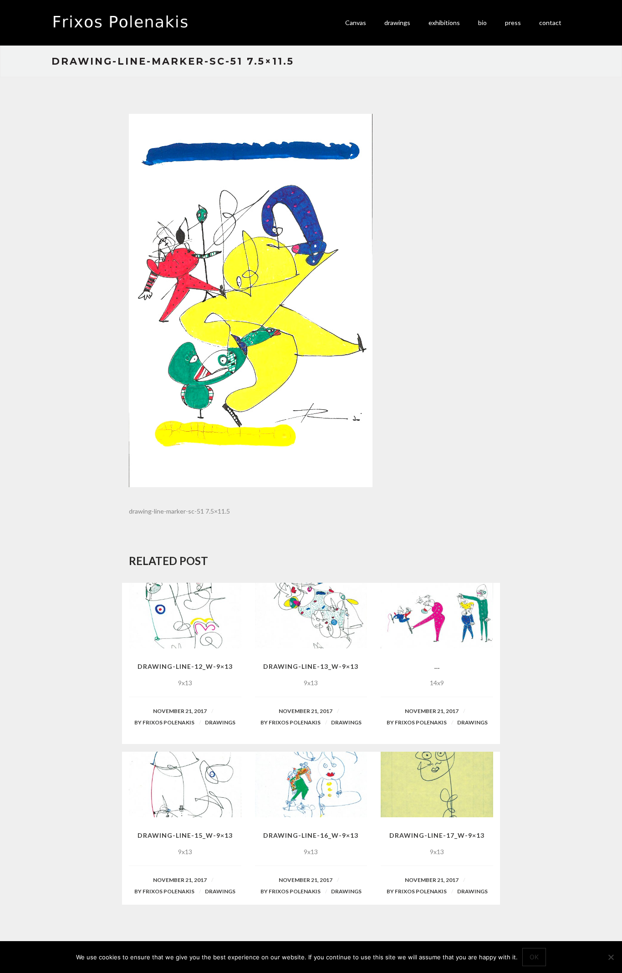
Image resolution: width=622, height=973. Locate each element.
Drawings (220, 722)
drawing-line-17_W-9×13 (436, 835)
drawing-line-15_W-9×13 (185, 835)
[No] (610, 957)
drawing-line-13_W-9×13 (310, 666)
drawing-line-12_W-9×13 (185, 666)
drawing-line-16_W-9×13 (310, 835)
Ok (534, 957)
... (437, 666)
